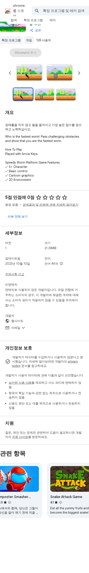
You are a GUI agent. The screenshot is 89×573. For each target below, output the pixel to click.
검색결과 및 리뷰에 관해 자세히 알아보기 (50, 205)
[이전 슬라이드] (10, 73)
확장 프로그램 (11, 40)
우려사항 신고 (14, 274)
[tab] (13, 20)
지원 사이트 (20, 437)
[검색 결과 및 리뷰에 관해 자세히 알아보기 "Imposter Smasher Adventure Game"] (9, 502)
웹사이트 (17, 321)
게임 (29, 40)
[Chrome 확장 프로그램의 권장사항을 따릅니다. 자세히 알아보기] (31, 24)
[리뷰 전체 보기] (17, 216)
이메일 (15, 328)
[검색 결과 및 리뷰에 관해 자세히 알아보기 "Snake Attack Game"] (60, 502)
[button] (29, 73)
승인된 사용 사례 (20, 383)
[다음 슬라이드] (79, 73)
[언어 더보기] (61, 263)
